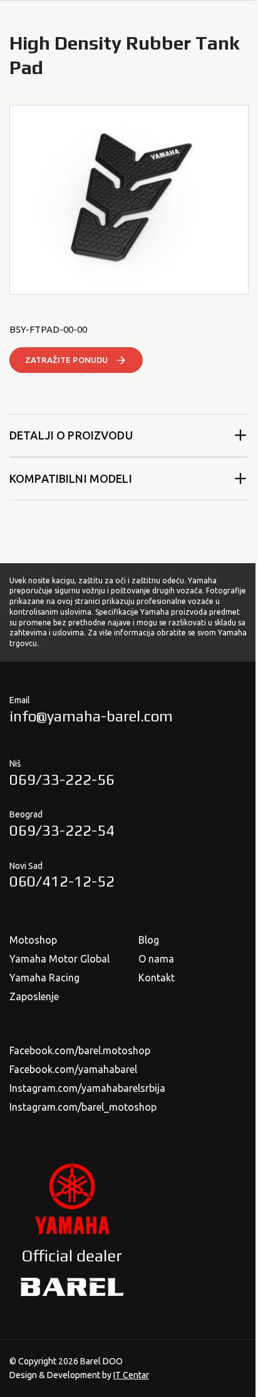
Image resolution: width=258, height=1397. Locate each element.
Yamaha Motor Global (59, 958)
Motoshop (33, 940)
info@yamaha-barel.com (91, 716)
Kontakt (156, 977)
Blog (148, 940)
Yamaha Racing (44, 977)
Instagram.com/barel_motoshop (83, 1107)
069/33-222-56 (62, 779)
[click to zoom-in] (129, 199)
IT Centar (131, 1375)
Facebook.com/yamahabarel (73, 1069)
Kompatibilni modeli (70, 478)
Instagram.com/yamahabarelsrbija (87, 1088)
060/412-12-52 (62, 881)
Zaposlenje (34, 996)
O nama (156, 958)
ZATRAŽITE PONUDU (66, 359)
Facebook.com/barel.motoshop (79, 1050)
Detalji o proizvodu (71, 435)
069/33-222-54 (62, 830)
